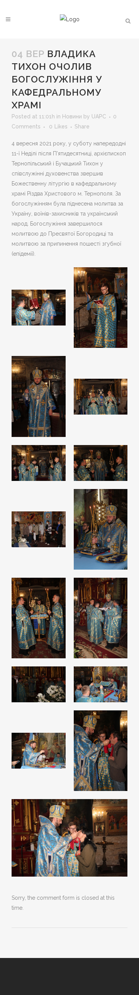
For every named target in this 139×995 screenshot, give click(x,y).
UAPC (99, 116)
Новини (72, 116)
